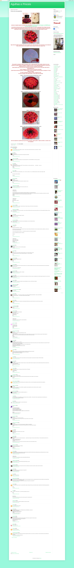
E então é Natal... (59, 276)
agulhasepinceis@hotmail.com (57, 52)
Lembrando (55, 205)
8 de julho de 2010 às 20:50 (16, 498)
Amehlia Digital (56, 262)
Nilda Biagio (14, 178)
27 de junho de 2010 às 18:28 (16, 262)
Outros (55, 92)
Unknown (14, 148)
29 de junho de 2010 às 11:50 (16, 358)
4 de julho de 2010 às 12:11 (16, 471)
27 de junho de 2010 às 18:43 (16, 268)
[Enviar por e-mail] (19, 143)
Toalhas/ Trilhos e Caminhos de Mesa (58, 104)
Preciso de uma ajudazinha (59, 134)
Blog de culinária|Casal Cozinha (58, 273)
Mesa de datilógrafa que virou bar (58, 33)
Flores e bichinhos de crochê (57, 82)
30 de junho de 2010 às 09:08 (16, 420)
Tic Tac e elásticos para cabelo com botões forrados (60, 109)
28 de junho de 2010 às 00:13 (16, 287)
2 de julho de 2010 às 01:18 (16, 462)
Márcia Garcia (14, 405)
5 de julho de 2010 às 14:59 (16, 488)
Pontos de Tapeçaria (56, 98)
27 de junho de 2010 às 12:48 (16, 161)
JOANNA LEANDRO (15, 460)
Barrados (55, 70)
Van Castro (14, 528)
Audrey (13, 214)
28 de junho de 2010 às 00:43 (16, 291)
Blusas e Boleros (56, 73)
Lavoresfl (55, 257)
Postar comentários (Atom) (16, 553)
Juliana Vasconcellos (15, 422)
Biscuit (55, 72)
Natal (54, 90)
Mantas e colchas (56, 86)
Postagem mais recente (13, 552)
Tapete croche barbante (60, 129)
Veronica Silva (14, 500)
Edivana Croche (56, 232)
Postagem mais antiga (48, 552)
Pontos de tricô (56, 99)
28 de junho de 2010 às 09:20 (16, 303)
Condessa (14, 280)
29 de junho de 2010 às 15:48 (16, 372)
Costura (55, 79)
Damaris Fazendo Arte (57, 247)
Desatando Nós (56, 237)
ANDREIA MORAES (15, 478)
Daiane (13, 163)
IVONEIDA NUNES (15, 209)
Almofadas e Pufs (56, 67)
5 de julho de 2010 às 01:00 (16, 481)
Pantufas (55, 93)
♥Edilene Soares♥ (15, 284)
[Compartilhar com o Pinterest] (22, 143)
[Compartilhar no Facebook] (21, 143)
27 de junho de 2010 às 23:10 (16, 282)
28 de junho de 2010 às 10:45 (16, 308)
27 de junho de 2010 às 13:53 (16, 168)
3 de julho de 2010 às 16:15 (16, 466)
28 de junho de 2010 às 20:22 (16, 347)
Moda (54, 89)
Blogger (40, 558)
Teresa (13, 429)
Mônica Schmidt (14, 385)
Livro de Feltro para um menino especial (60, 121)
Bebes (55, 71)
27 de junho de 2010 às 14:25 (16, 183)
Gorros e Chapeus (56, 84)
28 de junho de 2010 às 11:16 (16, 316)
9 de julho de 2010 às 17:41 (16, 506)
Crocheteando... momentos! (57, 179)
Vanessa (14, 275)
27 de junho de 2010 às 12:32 (16, 150)
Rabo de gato (55, 100)
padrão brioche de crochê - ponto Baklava (60, 223)
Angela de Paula (15, 158)
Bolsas (55, 74)
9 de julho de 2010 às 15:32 (16, 502)
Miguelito (14, 300)
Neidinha (14, 436)
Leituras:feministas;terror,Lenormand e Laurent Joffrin (60, 191)
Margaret (14, 170)
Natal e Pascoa (56, 91)
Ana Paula (14, 264)
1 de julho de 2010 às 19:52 (16, 458)
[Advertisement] (31, 545)
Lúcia (13, 490)
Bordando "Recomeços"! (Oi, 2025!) (60, 264)
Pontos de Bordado (56, 96)
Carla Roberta (14, 374)
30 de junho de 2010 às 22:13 (16, 442)
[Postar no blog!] (20, 143)
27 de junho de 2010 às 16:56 (16, 236)
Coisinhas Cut (55, 78)
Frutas (55, 83)
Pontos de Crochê (56, 97)
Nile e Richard (14, 416)
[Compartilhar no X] (20, 143)
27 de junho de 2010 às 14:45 (16, 196)
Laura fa (55, 227)
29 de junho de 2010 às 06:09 (16, 354)
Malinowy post (59, 195)
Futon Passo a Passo (60, 125)
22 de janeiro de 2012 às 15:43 (16, 530)
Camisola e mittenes (60, 258)
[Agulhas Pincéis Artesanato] (54, 29)
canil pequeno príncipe (15, 532)
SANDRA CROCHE (56, 252)
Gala (58, 185)
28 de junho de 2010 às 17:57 (16, 328)
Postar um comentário (14, 537)
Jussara (14, 340)
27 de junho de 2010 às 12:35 (16, 156)
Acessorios (55, 65)
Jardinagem (55, 85)
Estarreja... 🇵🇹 (59, 180)
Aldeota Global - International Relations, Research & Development (57, 268)
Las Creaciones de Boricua (16, 289)
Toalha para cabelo (60, 146)
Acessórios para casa (56, 66)
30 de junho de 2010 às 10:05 (16, 427)
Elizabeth (14, 245)
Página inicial (31, 552)
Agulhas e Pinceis (21, 4)
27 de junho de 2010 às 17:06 (16, 248)
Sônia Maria (14, 516)
